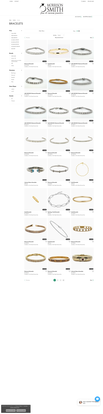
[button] (83, 1)
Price (10, 30)
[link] (11, 1)
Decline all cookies (10, 410)
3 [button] (60, 280)
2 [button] (57, 280)
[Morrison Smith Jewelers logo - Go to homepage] (51, 9)
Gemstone (12, 70)
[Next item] (45, 259)
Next (91, 37)
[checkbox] (12, 33)
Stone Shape (12, 86)
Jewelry (14, 20)
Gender (11, 95)
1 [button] (55, 280)
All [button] (63, 280)
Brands (11, 53)
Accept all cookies (21, 410)
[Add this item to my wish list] (46, 63)
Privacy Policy (19, 406)
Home (10, 20)
